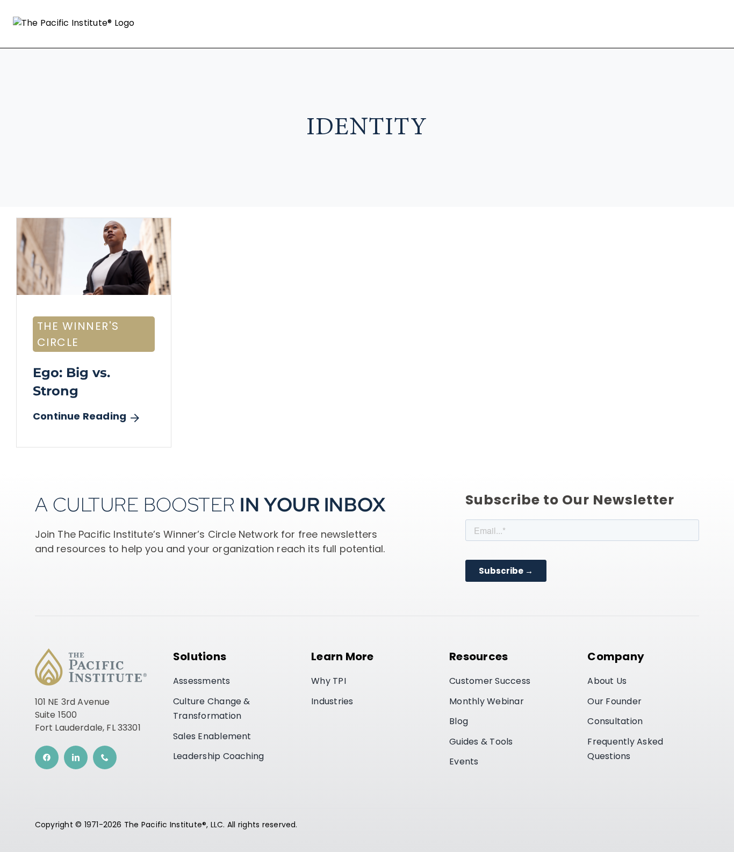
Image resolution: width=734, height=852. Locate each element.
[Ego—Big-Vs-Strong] (94, 222)
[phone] (105, 757)
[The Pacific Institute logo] (91, 652)
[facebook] (47, 757)
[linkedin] (76, 757)
